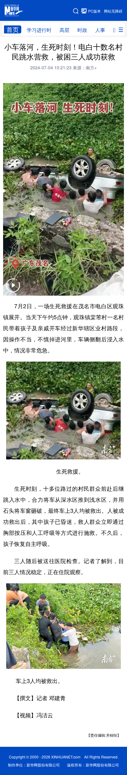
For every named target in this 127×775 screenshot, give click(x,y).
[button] (13, 289)
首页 (12, 29)
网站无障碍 (113, 10)
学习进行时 (39, 29)
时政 (82, 29)
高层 (64, 29)
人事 (100, 29)
